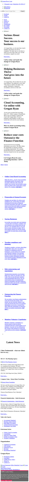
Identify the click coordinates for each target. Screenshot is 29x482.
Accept (10, 480)
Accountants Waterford (10, 420)
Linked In (6, 17)
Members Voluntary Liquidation (15, 319)
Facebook (6, 14)
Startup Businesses (11, 219)
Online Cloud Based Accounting (15, 176)
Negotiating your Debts (10, 426)
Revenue (6, 449)
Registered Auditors (9, 456)
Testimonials (7, 24)
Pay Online (7, 25)
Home (5, 19)
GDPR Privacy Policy (9, 459)
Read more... (7, 56)
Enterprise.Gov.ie (8, 447)
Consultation (7, 434)
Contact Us (7, 28)
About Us (6, 21)
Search (22, 11)
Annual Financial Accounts (11, 424)
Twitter (5, 15)
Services (6, 22)
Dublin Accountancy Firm (10, 437)
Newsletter (6, 27)
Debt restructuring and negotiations (12, 270)
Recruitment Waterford (9, 450)
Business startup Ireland (10, 421)
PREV (2, 164)
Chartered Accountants (9, 444)
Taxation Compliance (9, 438)
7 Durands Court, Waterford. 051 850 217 (14, 4)
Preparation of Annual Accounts (15, 197)
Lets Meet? (7, 458)
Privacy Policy (4, 480)
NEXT (6, 164)
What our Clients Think (10, 435)
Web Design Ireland (6, 468)
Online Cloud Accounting (10, 432)
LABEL (3, 11)
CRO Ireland (7, 446)
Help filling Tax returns (10, 423)
